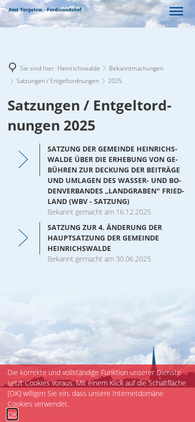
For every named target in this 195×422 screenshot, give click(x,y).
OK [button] (12, 414)
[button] (176, 11)
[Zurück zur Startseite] (45, 11)
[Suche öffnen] (155, 11)
